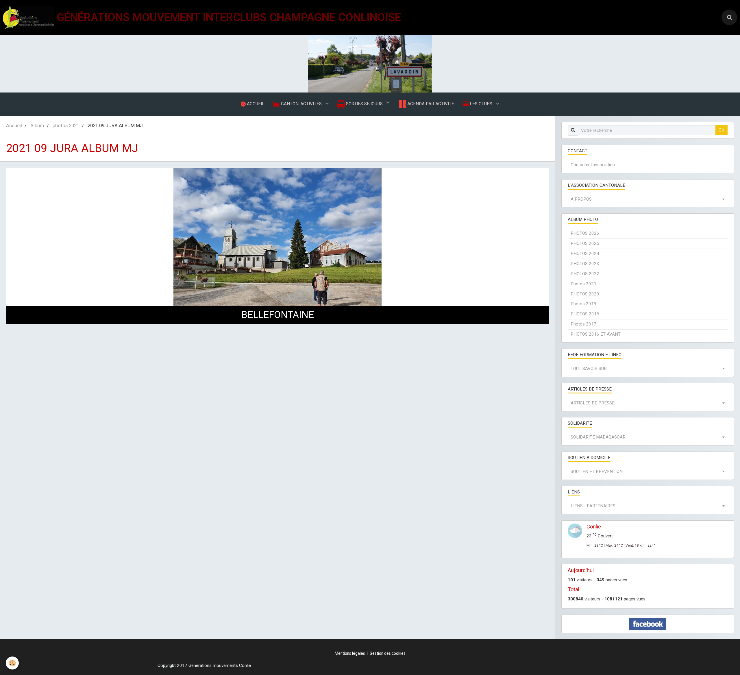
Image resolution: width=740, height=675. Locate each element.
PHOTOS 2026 (585, 233)
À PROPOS (581, 199)
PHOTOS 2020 (585, 294)
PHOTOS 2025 (585, 243)
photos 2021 (66, 125)
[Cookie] (12, 663)
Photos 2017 (583, 324)
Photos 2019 (583, 303)
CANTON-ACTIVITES (301, 103)
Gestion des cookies (388, 653)
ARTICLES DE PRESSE (593, 403)
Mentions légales (350, 653)
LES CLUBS (481, 103)
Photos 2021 (583, 283)
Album (37, 125)
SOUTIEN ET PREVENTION (597, 471)
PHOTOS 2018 (585, 314)
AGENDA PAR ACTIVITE (430, 103)
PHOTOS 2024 (585, 253)
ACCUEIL (255, 103)
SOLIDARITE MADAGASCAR (598, 437)
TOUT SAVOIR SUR (589, 368)
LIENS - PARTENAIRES (593, 505)
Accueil (14, 125)
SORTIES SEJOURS (364, 103)
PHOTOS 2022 (585, 273)
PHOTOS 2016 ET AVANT (596, 334)
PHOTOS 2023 (585, 263)
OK (721, 130)
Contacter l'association (593, 164)
